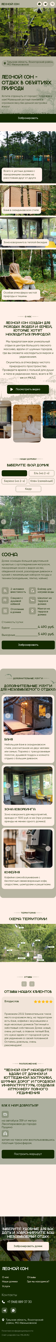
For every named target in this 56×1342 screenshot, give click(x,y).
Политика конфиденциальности (17, 1331)
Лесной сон (10, 4)
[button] (28, 389)
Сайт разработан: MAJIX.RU (15, 1335)
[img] (39, 4)
